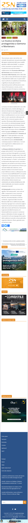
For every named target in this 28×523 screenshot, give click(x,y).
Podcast (4, 459)
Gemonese (9, 37)
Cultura (3, 37)
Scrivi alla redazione (6, 470)
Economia (4, 442)
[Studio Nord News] (3, 19)
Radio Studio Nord (6, 468)
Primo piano (5, 436)
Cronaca (4, 445)
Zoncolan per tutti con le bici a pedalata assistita (14, 241)
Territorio (4, 439)
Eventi (3, 462)
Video (3, 465)
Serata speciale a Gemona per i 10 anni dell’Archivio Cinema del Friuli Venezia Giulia (13, 244)
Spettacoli (15, 37)
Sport (3, 451)
